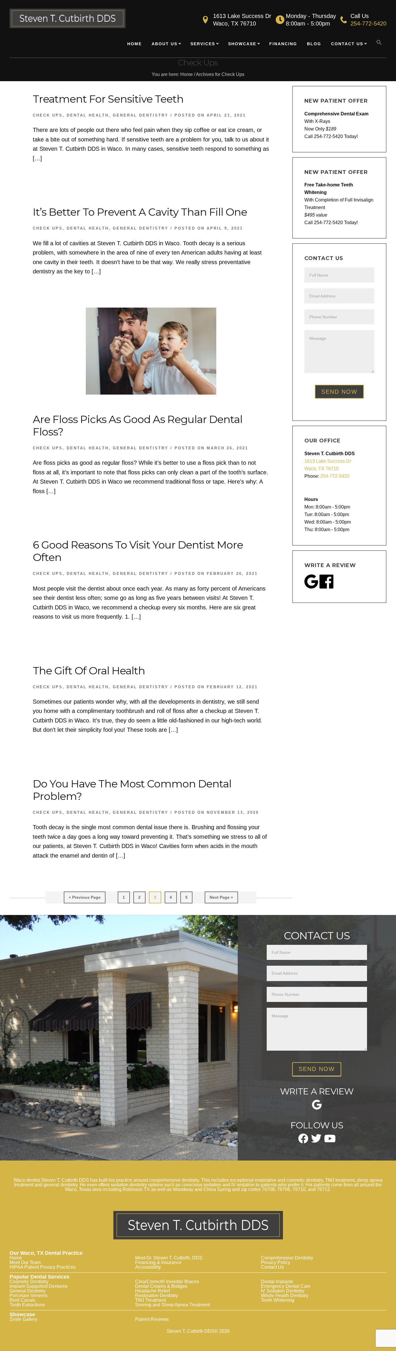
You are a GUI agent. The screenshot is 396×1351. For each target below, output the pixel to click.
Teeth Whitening (277, 1300)
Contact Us (272, 1267)
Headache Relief (152, 1290)
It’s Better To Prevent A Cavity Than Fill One (140, 212)
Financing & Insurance (158, 1262)
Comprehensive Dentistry (287, 1257)
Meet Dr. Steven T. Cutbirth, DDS (168, 1257)
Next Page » (221, 899)
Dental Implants (277, 1281)
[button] (379, 43)
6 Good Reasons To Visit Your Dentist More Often (138, 551)
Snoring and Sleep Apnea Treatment (172, 1304)
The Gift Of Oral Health (89, 670)
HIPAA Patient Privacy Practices (43, 1267)
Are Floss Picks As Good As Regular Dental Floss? (137, 425)
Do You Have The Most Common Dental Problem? (132, 789)
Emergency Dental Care (285, 1286)
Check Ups (48, 115)
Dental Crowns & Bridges (161, 1286)
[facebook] (303, 1141)
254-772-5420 (368, 23)
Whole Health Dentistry (284, 1295)
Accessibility (148, 1267)
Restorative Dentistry (156, 1295)
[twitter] (316, 1141)
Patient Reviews (152, 1319)
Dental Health (88, 115)
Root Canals (22, 1300)
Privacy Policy (275, 1262)
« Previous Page (85, 899)
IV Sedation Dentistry (282, 1290)
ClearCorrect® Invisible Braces (167, 1281)
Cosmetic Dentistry (29, 1281)
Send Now (339, 391)
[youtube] (329, 1140)
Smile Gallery (23, 1319)
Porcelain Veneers (29, 1295)
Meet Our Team (25, 1262)
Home (16, 1257)
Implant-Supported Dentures (39, 1286)
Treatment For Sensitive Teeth (108, 98)
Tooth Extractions (27, 1304)
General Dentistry (140, 115)
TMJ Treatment (150, 1300)
